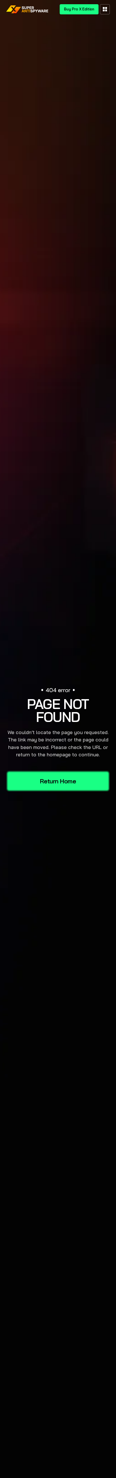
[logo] (27, 9)
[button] (105, 9)
